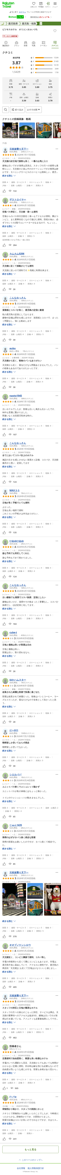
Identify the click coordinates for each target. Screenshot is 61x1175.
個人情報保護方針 (36, 1168)
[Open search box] (5, 109)
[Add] (55, 31)
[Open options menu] (57, 149)
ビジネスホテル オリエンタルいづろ (20, 29)
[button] (10, 130)
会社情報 (21, 1168)
